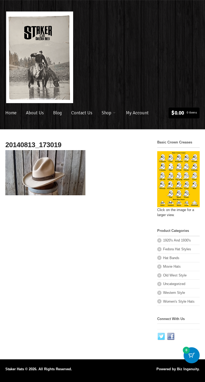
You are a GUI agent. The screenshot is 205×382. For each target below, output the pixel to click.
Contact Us (81, 113)
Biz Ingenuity (188, 369)
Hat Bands (171, 258)
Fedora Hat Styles (177, 249)
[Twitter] (161, 336)
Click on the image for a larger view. (175, 212)
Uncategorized (174, 284)
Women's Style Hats (179, 301)
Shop (106, 113)
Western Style (174, 293)
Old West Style (175, 275)
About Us (35, 113)
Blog (57, 113)
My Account (137, 113)
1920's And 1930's (177, 240)
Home (11, 113)
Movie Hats (172, 266)
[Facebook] (171, 336)
